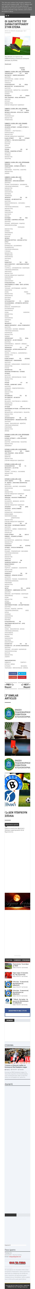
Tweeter (22, 673)
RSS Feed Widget (17, 955)
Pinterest (22, 677)
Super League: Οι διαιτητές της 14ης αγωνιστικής (20, 973)
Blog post (8, 687)
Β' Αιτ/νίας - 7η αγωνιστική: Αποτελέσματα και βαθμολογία (20, 983)
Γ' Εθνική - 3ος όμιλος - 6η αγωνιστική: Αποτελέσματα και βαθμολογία (20, 1001)
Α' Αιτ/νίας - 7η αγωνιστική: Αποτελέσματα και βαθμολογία (21, 992)
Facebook (13, 673)
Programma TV (8, 1245)
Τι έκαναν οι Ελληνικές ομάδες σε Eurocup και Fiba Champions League (16, 1066)
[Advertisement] (17, 880)
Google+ (13, 677)
